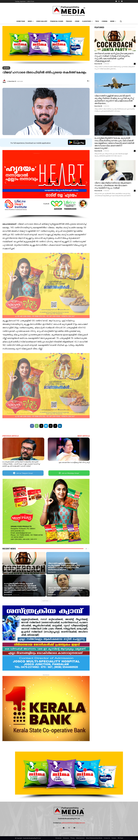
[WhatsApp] (37, 426)
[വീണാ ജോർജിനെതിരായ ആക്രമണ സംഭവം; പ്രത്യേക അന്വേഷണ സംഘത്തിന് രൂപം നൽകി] (115, 170)
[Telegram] (116, 1)
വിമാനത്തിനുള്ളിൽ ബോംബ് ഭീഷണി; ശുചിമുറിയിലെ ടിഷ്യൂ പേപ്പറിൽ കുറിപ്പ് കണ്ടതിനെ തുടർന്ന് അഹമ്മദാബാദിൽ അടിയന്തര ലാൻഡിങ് (64, 566)
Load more (45, 601)
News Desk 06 (8, 572)
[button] (121, 21)
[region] (46, 45)
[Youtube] (122, 1)
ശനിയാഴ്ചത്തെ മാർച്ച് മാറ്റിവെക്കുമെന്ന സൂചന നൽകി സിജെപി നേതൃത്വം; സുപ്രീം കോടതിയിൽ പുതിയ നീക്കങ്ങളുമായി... (114, 57)
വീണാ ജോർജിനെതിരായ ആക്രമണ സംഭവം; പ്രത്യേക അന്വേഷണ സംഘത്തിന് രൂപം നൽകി (66, 590)
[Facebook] (32, 426)
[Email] (51, 426)
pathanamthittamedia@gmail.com (73, 823)
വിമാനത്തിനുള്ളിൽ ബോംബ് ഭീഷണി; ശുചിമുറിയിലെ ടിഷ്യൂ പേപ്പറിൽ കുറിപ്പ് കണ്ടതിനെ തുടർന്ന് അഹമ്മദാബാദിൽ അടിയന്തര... (114, 100)
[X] (119, 1)
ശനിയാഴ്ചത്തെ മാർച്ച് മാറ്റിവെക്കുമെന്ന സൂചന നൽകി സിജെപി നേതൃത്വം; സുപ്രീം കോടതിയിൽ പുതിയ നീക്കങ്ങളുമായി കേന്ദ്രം (23, 567)
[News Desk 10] (4, 81)
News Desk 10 (12, 81)
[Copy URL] (55, 426)
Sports (6, 68)
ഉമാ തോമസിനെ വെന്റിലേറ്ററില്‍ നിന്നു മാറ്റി (74, 462)
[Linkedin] (60, 426)
